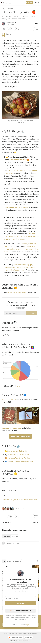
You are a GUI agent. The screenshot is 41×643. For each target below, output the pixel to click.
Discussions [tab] (17, 561)
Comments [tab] (6, 536)
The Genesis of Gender (18, 160)
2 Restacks (25, 509)
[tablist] (10, 536)
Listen (37, 24)
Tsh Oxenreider (11, 22)
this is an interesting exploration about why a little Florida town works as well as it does (21, 236)
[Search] (37, 561)
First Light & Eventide (9, 399)
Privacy (20, 633)
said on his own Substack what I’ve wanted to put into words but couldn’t (21, 249)
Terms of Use (31, 615)
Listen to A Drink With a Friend (18, 454)
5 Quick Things (7, 9)
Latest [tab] (9, 561)
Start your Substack (16, 637)
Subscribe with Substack (22, 611)
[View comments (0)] (11, 29)
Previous (8, 522)
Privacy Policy (22, 619)
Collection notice (32, 633)
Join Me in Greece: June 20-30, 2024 (20, 461)
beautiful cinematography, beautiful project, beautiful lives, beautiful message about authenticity (19, 267)
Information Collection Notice (27, 617)
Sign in (37, 3)
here (18, 386)
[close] (35, 571)
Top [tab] (4, 561)
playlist (23, 293)
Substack (12, 641)
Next (34, 522)
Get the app (28, 637)
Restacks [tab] (15, 536)
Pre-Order (11, 458)
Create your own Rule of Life (17, 451)
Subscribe (29, 3)
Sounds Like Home (13, 293)
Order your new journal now (11, 428)
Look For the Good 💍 (10, 566)
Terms (25, 633)
